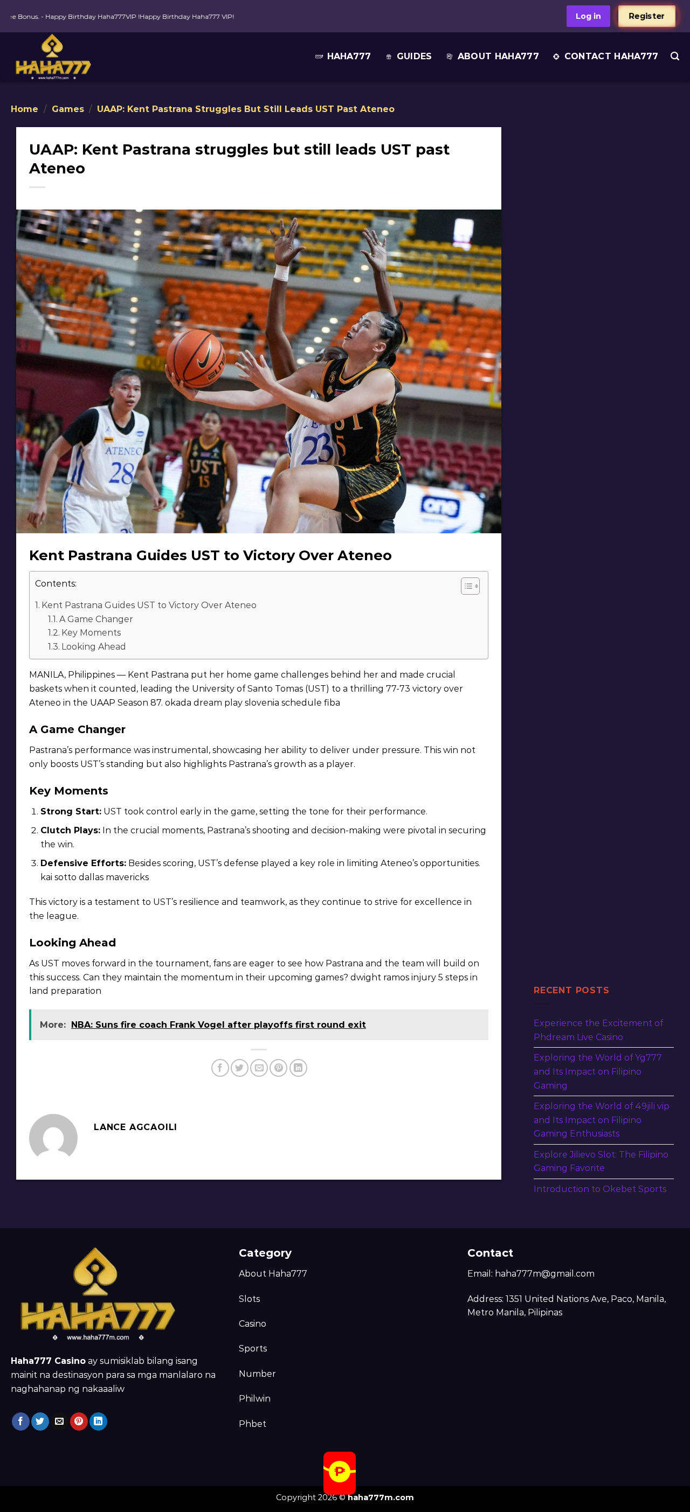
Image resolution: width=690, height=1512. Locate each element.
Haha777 (349, 56)
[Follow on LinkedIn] (98, 1421)
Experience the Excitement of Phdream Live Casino (598, 1030)
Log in (588, 16)
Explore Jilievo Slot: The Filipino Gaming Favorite (601, 1161)
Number (257, 1374)
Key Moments (91, 633)
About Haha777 (498, 56)
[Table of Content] (470, 586)
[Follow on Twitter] (40, 1421)
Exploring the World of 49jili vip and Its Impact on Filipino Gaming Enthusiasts (602, 1120)
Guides (414, 56)
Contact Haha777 (611, 56)
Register (647, 16)
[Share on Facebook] (220, 1068)
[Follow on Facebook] (21, 1421)
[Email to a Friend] (259, 1068)
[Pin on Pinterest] (278, 1068)
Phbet (252, 1424)
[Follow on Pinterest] (79, 1421)
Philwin (255, 1398)
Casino (252, 1324)
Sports (253, 1348)
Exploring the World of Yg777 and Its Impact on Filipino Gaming (598, 1071)
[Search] (675, 56)
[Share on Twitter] (240, 1068)
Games (68, 109)
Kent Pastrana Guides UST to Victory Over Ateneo (149, 605)
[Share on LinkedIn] (298, 1068)
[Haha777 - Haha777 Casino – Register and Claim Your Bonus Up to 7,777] (77, 56)
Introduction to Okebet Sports (600, 1189)
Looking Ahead (93, 647)
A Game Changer (96, 619)
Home (24, 109)
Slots (249, 1299)
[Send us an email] (59, 1421)
